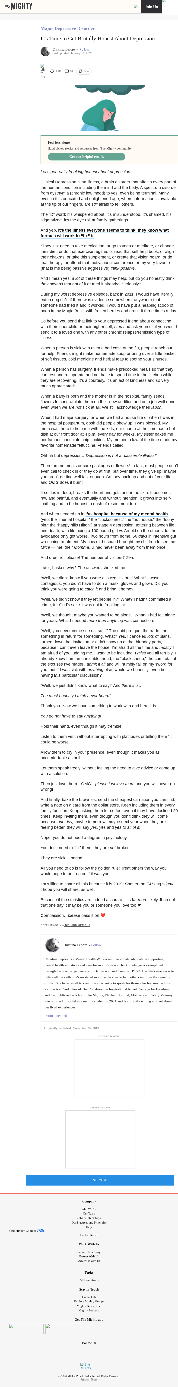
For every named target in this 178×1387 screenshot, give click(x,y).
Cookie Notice (89, 1235)
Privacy (85, 1379)
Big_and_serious (77, 925)
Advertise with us (89, 1261)
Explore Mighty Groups (89, 1301)
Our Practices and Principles (89, 1222)
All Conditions (89, 1280)
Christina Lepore (64, 49)
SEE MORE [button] (100, 1180)
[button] (84, 49)
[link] (18, 6)
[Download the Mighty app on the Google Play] (62, 1329)
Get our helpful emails (86, 157)
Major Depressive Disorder (68, 28)
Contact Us (89, 1297)
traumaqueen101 (56, 1016)
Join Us (151, 6)
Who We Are (89, 1209)
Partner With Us (89, 1256)
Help (89, 1227)
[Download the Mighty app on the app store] (26, 1329)
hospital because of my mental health (127, 514)
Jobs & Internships (89, 1218)
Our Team (89, 1213)
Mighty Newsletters (89, 1306)
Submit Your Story (89, 1252)
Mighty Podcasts (89, 1310)
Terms (94, 1379)
